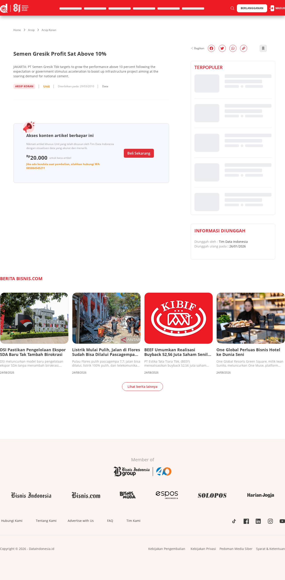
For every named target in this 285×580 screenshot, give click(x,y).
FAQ (110, 521)
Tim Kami (133, 521)
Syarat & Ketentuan (270, 549)
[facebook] (211, 48)
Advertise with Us (81, 521)
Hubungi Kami (11, 521)
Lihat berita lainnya (142, 386)
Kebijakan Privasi (203, 549)
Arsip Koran (49, 30)
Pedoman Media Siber (236, 549)
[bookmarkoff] (263, 48)
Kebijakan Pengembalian (166, 549)
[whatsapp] (232, 48)
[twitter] (222, 48)
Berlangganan (252, 8)
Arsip (31, 30)
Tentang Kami (46, 521)
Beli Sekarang (138, 153)
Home (17, 30)
